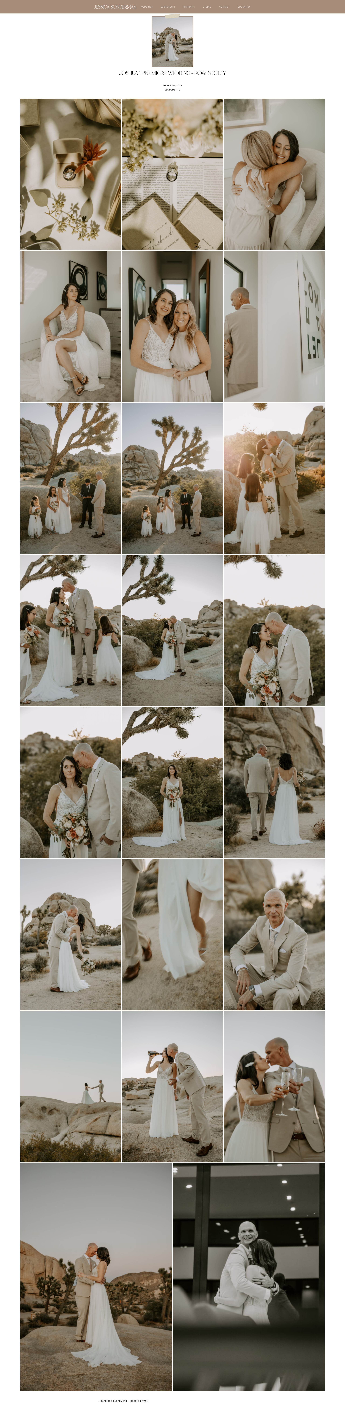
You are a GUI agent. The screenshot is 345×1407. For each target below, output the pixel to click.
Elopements (172, 90)
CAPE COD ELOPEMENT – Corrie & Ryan (124, 1401)
